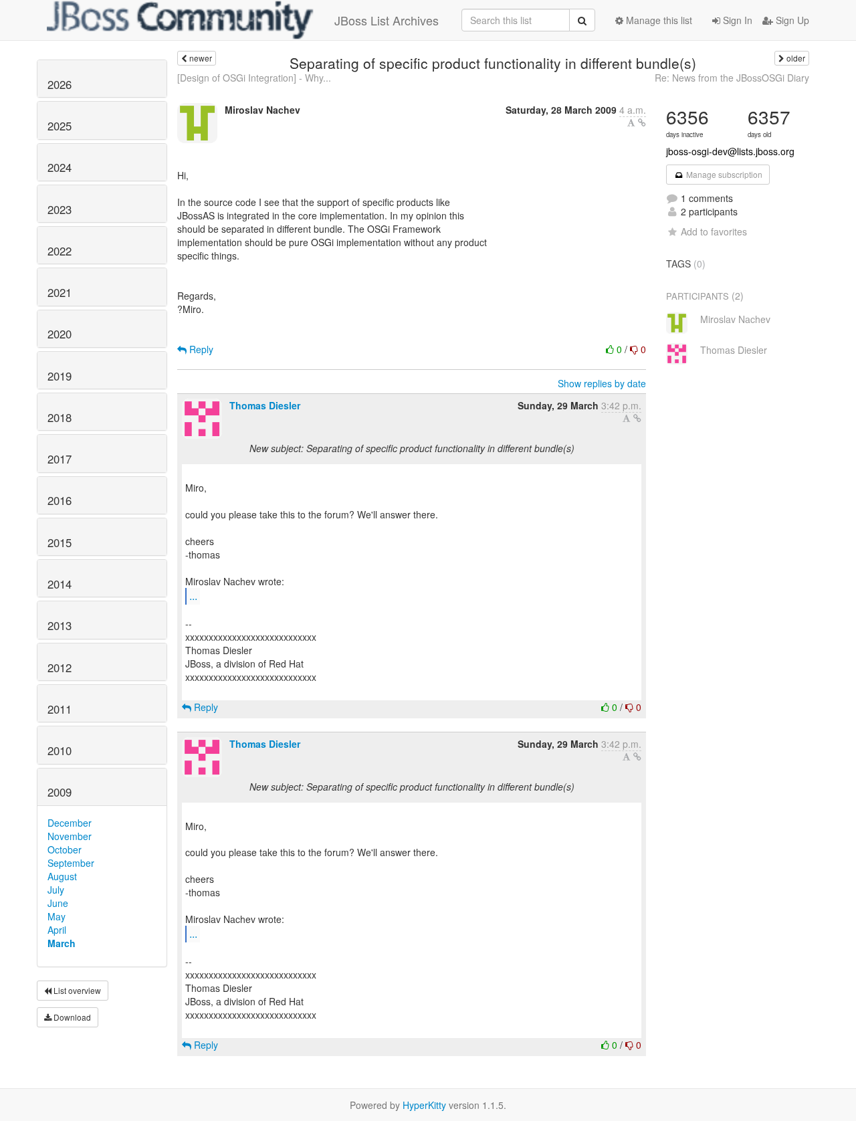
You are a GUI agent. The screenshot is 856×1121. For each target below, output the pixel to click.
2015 (59, 542)
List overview (76, 990)
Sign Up (791, 20)
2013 (59, 625)
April (56, 929)
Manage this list (657, 20)
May (56, 916)
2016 (59, 500)
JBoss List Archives (386, 20)
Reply (200, 349)
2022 (59, 251)
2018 (59, 417)
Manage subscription (723, 174)
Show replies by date (602, 383)
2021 (59, 292)
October (64, 849)
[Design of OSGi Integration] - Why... (254, 77)
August (62, 876)
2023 (59, 209)
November (69, 836)
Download (71, 1017)
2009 (59, 792)
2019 (59, 376)
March (61, 943)
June (57, 903)
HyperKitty (424, 1105)
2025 (59, 126)
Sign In (736, 20)
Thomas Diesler (264, 405)
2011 (59, 709)
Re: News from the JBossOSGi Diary (732, 77)
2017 (59, 459)
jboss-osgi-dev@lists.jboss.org (730, 151)
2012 (59, 667)
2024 (59, 167)
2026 (59, 84)
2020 (59, 334)
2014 (59, 584)
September (70, 863)
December (69, 822)
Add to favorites (714, 231)
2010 (59, 750)
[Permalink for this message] (642, 122)
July (55, 889)
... (193, 595)
